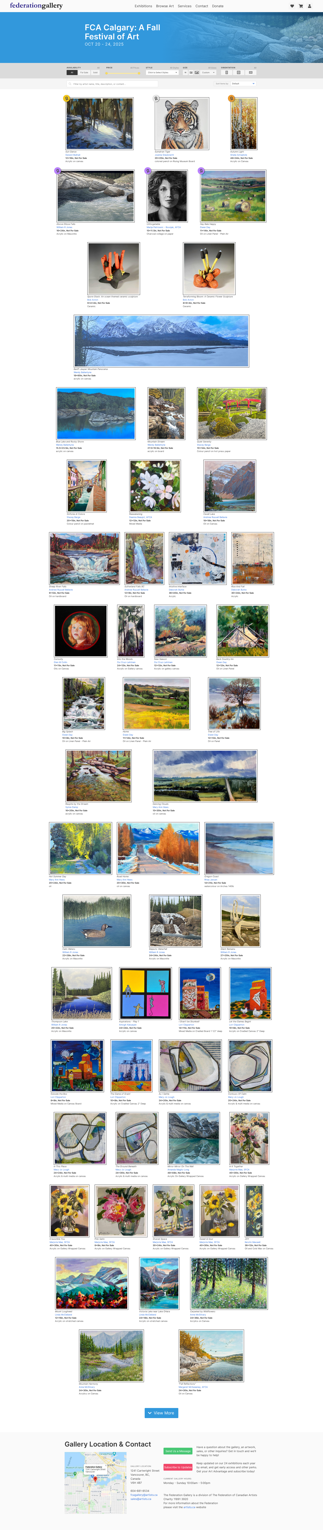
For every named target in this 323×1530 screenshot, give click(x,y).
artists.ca (189, 1507)
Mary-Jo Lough (166, 1097)
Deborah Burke (176, 589)
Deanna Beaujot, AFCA (140, 517)
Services (184, 6)
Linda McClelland (63, 1314)
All (72, 72)
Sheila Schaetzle (238, 155)
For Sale (84, 72)
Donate (218, 6)
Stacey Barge (203, 445)
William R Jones (64, 227)
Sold (95, 72)
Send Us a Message (178, 1451)
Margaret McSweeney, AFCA (193, 1387)
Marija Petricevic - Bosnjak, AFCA (164, 227)
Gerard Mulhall (72, 155)
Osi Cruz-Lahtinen (126, 662)
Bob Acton (92, 300)
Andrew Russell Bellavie (215, 517)
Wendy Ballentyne (82, 372)
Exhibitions (143, 6)
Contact (201, 6)
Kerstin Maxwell (252, 1242)
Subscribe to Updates (178, 1467)
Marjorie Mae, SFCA (239, 1169)
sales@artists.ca (141, 1499)
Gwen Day (205, 227)
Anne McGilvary (198, 1314)
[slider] (106, 73)
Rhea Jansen (210, 879)
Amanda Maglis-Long (178, 1169)
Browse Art (165, 6)
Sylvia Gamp (71, 807)
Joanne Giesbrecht (164, 155)
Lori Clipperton (186, 1024)
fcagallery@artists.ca (144, 1495)
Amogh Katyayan (127, 1024)
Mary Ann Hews (161, 807)
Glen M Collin (60, 662)
